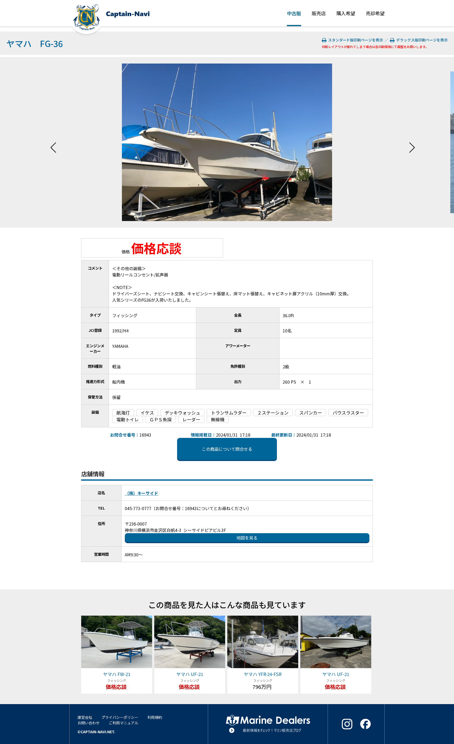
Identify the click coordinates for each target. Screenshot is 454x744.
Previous (53, 142)
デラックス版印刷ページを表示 (421, 40)
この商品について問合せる (227, 449)
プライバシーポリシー (119, 717)
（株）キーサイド (141, 493)
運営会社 (85, 717)
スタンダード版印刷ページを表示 (355, 40)
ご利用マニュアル (123, 722)
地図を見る (246, 538)
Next (412, 142)
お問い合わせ (89, 722)
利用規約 (154, 717)
